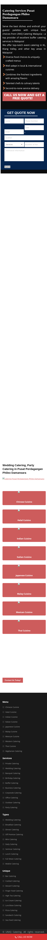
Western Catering (12, 741)
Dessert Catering (12, 886)
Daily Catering (11, 844)
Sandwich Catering (13, 915)
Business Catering (13, 788)
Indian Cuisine (11, 717)
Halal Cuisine (10, 712)
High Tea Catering (12, 895)
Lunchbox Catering (13, 905)
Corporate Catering (13, 793)
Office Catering (11, 797)
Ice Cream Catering (13, 900)
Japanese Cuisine (12, 726)
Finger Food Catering (14, 891)
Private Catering (12, 763)
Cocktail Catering (12, 881)
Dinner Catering (12, 829)
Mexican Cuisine (12, 736)
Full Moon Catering (13, 859)
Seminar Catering (12, 849)
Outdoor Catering (12, 802)
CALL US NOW (25, 936)
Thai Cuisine (10, 746)
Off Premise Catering (14, 834)
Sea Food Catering (13, 920)
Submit (7, 167)
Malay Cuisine (11, 731)
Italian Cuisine (11, 722)
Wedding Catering (13, 768)
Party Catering (11, 807)
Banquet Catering (12, 773)
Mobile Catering (12, 864)
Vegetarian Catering (13, 751)
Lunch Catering (11, 854)
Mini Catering (11, 839)
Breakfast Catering (13, 824)
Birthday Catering (12, 778)
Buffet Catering (11, 783)
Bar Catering (10, 876)
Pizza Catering (11, 910)
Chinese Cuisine (12, 707)
